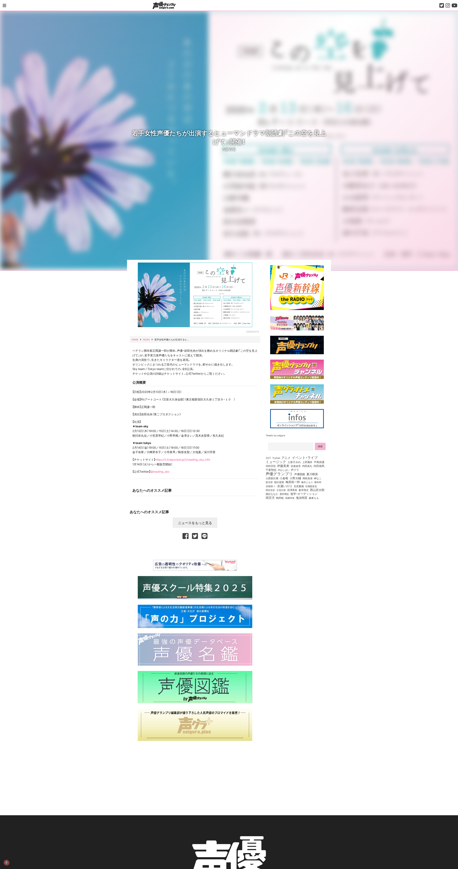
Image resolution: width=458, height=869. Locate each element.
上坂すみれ (294, 462)
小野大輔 (295, 478)
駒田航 (280, 498)
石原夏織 (299, 486)
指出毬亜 (279, 482)
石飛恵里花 (311, 486)
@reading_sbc (160, 471)
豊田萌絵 (284, 494)
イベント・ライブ (305, 457)
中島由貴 (319, 462)
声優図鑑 (299, 474)
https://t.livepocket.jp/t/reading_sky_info (182, 459)
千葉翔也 (271, 470)
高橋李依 (289, 498)
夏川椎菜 (312, 474)
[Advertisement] (195, 549)
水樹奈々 (271, 486)
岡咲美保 (308, 478)
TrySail (276, 458)
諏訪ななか (272, 494)
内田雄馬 (319, 466)
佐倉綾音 (296, 466)
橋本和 (317, 482)
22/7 (268, 458)
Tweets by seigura (275, 435)
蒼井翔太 (304, 490)
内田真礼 (307, 466)
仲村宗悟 (271, 466)
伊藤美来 (283, 465)
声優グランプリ (279, 473)
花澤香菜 (292, 490)
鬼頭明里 (301, 497)
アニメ (286, 457)
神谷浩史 (270, 490)
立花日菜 (281, 490)
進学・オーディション (304, 494)
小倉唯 (284, 478)
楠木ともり (307, 482)
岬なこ (317, 478)
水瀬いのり (284, 486)
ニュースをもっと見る (195, 522)
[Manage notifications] (6, 862)
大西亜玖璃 (272, 478)
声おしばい (283, 470)
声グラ (295, 470)
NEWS (229, 148)
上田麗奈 (307, 462)
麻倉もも (314, 498)
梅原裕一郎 (293, 482)
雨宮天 (270, 497)
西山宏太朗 (317, 490)
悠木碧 (269, 482)
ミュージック (276, 461)
